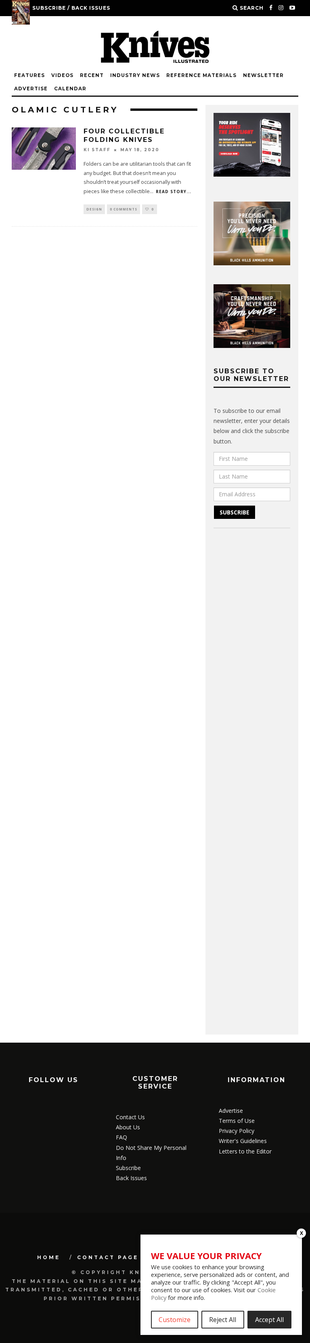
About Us (128, 1127)
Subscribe (128, 1168)
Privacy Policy (236, 1131)
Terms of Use (237, 1120)
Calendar (70, 89)
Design (94, 209)
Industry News (135, 75)
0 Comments (123, 209)
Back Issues (131, 1178)
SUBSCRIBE (234, 512)
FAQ (121, 1137)
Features (29, 75)
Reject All (222, 1319)
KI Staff (97, 149)
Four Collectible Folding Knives (124, 135)
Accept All (269, 1319)
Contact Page (107, 1257)
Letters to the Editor (245, 1151)
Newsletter (263, 75)
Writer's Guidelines (243, 1141)
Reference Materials (201, 75)
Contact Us (130, 1117)
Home (48, 1257)
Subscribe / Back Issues (71, 8)
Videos (62, 75)
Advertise (31, 89)
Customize (175, 1319)
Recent (92, 75)
